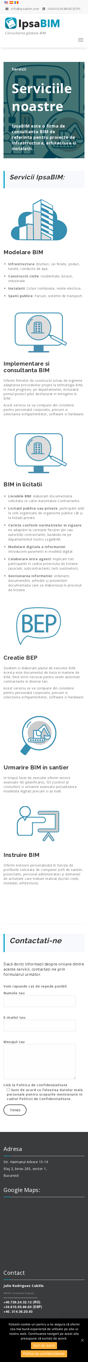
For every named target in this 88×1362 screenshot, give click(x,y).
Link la (43, 1092)
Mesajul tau (14, 1042)
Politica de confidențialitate (42, 1085)
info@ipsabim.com (24, 9)
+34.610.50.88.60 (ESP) (63, 9)
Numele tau (14, 993)
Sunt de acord (44, 1345)
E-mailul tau (14, 1017)
